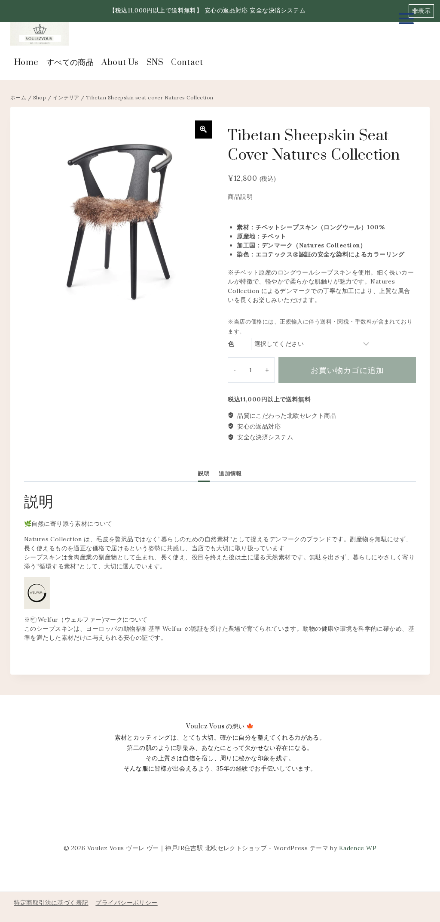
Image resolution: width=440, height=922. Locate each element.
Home (26, 62)
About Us (119, 62)
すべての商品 (70, 62)
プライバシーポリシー (126, 903)
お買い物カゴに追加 (347, 370)
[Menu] (406, 18)
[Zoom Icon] (203, 129)
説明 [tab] (204, 473)
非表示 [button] (421, 11)
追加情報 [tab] (230, 473)
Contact (187, 62)
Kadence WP (357, 848)
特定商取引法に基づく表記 (51, 903)
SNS (155, 62)
